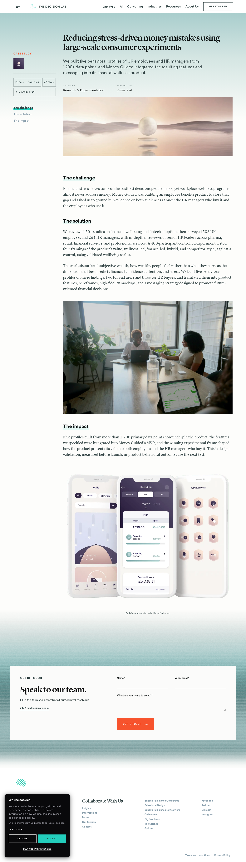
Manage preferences (37, 849)
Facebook (207, 801)
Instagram (207, 814)
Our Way (108, 7)
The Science (151, 824)
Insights (86, 808)
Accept (52, 838)
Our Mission (89, 822)
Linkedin (206, 810)
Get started (218, 6)
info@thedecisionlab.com (34, 708)
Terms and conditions (197, 855)
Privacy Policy (222, 855)
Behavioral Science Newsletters (162, 810)
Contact (86, 826)
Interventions (89, 813)
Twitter (206, 805)
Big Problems (152, 819)
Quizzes (149, 828)
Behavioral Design (155, 805)
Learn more (15, 829)
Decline (22, 838)
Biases (85, 817)
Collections (151, 814)
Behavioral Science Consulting (162, 801)
